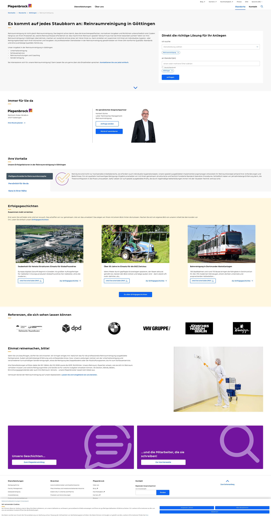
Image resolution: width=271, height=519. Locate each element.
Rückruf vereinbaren (109, 131)
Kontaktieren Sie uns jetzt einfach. (114, 62)
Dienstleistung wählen (173, 47)
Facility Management (15, 488)
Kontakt (253, 7)
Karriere (96, 495)
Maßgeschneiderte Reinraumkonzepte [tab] (27, 176)
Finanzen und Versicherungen (60, 495)
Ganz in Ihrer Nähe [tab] (17, 191)
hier (147, 515)
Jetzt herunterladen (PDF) (29, 281)
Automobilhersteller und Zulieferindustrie (64, 485)
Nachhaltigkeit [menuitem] (225, 2)
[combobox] (211, 63)
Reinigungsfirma (13, 485)
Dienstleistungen (82, 7)
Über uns (99, 7)
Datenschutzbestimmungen (11, 501)
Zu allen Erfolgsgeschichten (135, 295)
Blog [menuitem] (201, 2)
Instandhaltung (13, 495)
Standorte (240, 7)
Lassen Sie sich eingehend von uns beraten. (79, 375)
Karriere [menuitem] (212, 2)
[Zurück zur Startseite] (38, 5)
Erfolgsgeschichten (40, 220)
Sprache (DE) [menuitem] (256, 2)
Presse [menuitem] (239, 2)
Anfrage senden (107, 124)
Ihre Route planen (15, 123)
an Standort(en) (169, 58)
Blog (94, 488)
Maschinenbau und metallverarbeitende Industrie (67, 488)
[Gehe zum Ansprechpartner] (135, 89)
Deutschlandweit (170, 67)
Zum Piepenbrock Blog (34, 462)
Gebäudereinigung (14, 492)
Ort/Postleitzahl (141, 489)
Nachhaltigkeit (98, 492)
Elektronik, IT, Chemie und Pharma (62, 492)
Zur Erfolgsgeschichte (69, 281)
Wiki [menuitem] (246, 2)
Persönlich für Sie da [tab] (18, 183)
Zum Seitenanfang (227, 484)
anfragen (170, 77)
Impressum (25, 501)
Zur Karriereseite (163, 462)
